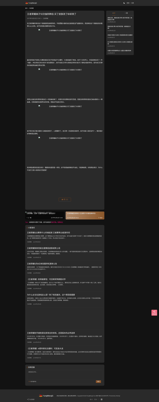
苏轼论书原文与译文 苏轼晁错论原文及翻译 (120, 35)
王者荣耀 (45, 18)
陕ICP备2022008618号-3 (102, 395)
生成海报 (31, 399)
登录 (128, 3)
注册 (132, 3)
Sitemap (118, 395)
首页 (26, 8)
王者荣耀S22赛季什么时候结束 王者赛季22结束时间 (48, 233)
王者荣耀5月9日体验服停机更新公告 (42, 264)
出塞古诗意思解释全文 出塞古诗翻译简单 (119, 50)
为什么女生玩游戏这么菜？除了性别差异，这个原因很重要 (51, 295)
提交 (98, 381)
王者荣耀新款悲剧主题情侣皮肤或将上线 (43, 248)
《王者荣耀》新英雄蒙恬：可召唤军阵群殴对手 (46, 279)
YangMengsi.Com (91, 395)
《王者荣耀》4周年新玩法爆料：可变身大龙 (45, 348)
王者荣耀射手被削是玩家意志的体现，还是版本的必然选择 (51, 333)
